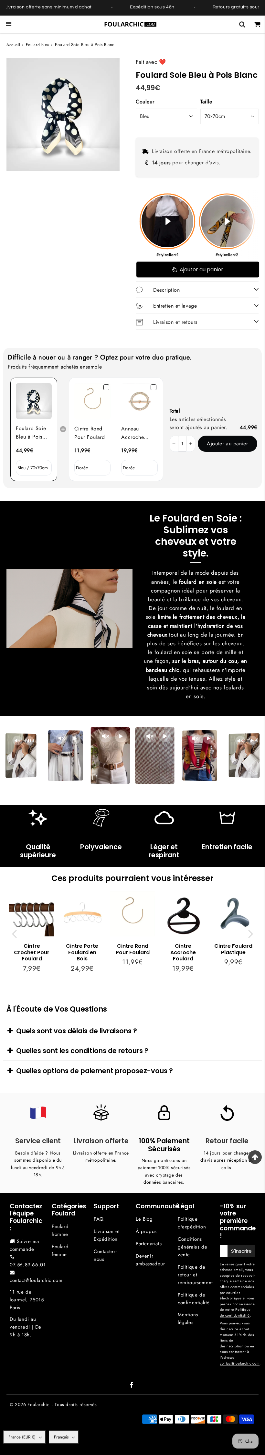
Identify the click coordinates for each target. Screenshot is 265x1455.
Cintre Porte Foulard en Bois (82, 952)
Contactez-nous (105, 1255)
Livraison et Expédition (107, 1235)
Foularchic (38, 1404)
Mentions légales (188, 1318)
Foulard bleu (37, 45)
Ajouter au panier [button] (227, 443)
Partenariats (149, 1243)
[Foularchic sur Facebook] (131, 1385)
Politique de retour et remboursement (195, 1274)
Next (251, 933)
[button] (174, 444)
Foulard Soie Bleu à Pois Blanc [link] (31, 433)
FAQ (99, 1219)
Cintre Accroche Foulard (183, 952)
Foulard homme (60, 1230)
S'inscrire (241, 1251)
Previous (14, 933)
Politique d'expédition (192, 1222)
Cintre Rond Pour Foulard (133, 949)
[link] (34, 401)
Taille (206, 101)
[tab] (132, 1031)
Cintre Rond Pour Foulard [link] (89, 433)
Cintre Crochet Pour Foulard (31, 952)
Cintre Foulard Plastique (233, 949)
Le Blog (144, 1219)
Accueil (13, 45)
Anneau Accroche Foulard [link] (132, 433)
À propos (146, 1231)
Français (61, 1437)
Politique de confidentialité (194, 1298)
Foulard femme (60, 1250)
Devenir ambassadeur (150, 1259)
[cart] (257, 24)
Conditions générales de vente (192, 1247)
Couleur (145, 101)
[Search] (242, 24)
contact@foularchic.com (36, 1280)
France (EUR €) (22, 1437)
